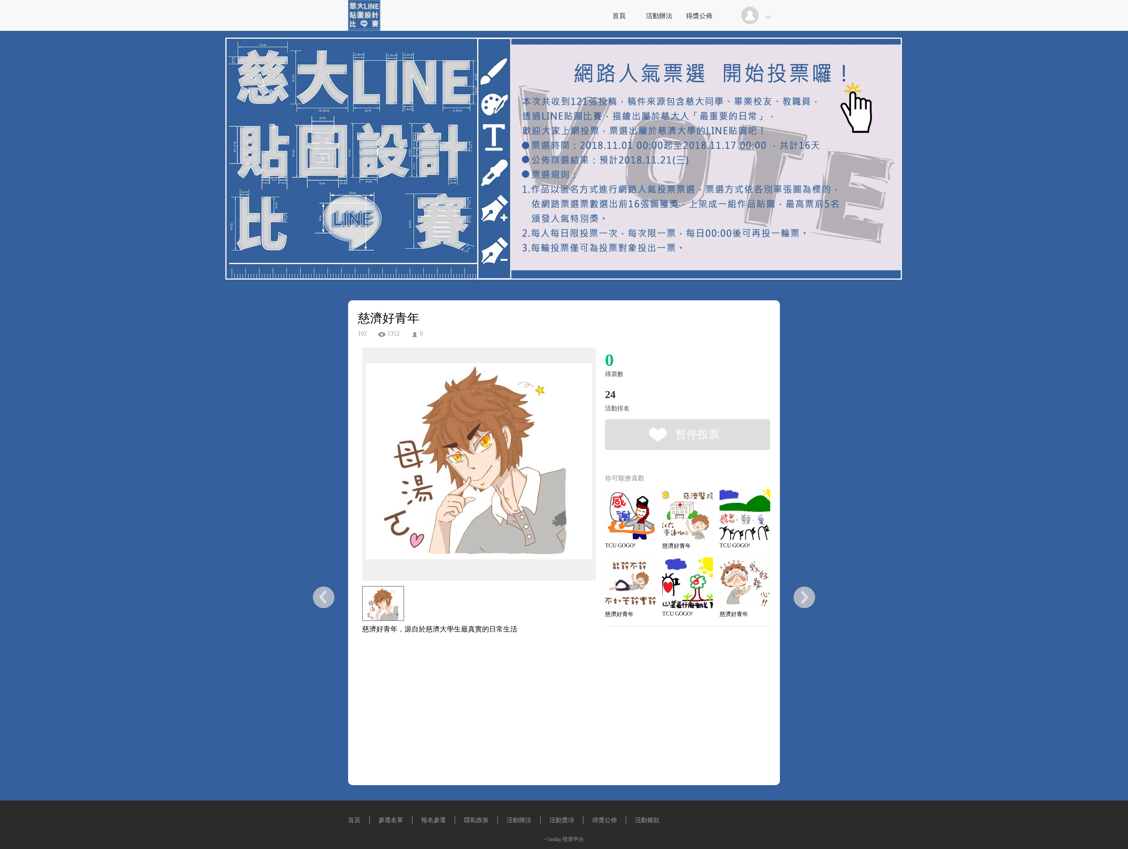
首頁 (619, 15)
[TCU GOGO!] (630, 514)
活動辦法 (659, 15)
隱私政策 (476, 820)
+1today (552, 839)
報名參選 (433, 820)
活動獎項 (561, 820)
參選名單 (390, 820)
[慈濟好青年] (687, 514)
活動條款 (647, 820)
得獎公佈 (699, 15)
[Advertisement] (465, 681)
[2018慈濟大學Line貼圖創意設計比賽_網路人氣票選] (364, 28)
